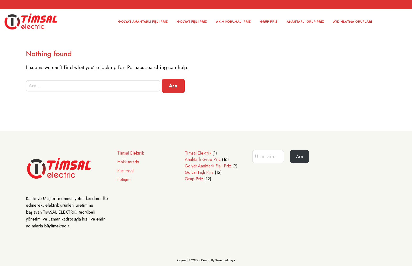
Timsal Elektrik (130, 153)
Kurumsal (125, 171)
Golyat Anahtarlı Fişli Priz (143, 21)
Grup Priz (268, 21)
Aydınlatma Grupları (352, 21)
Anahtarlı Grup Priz (305, 21)
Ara (299, 156)
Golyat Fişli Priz (192, 21)
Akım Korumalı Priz (233, 21)
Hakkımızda (128, 162)
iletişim (123, 179)
